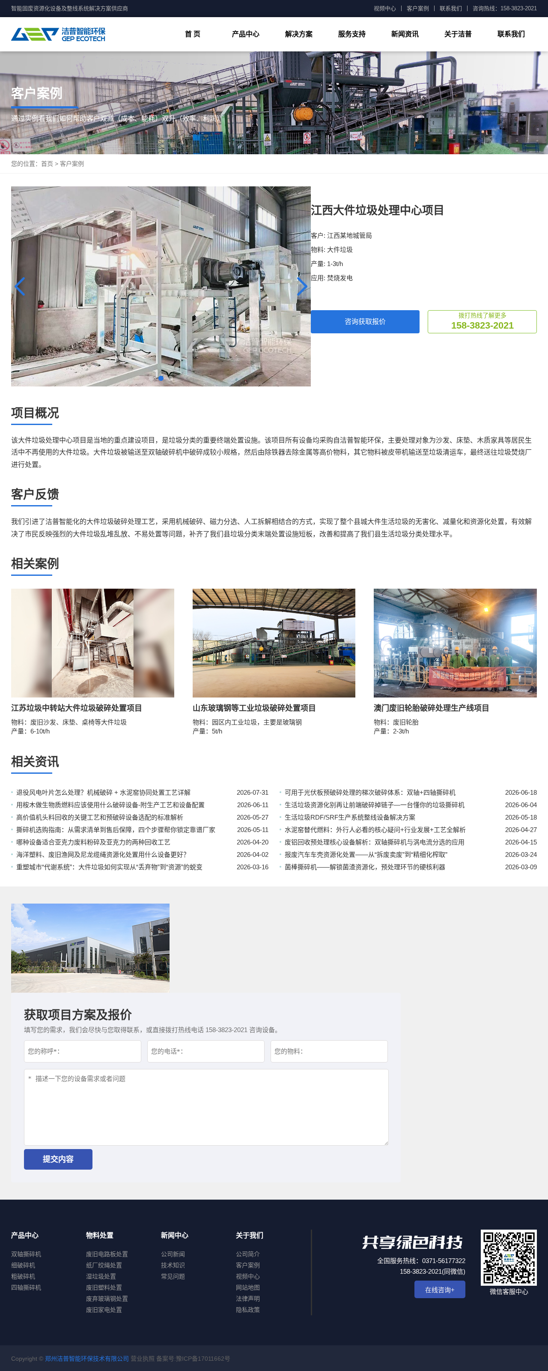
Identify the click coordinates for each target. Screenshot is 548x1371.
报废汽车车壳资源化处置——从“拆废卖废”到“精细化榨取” (366, 854)
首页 (47, 163)
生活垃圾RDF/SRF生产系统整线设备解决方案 (350, 817)
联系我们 (451, 8)
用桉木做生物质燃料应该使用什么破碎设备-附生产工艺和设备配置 (110, 805)
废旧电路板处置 (107, 1254)
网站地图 (248, 1287)
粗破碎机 (23, 1276)
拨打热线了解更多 (482, 321)
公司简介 (248, 1254)
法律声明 (248, 1298)
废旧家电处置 (104, 1309)
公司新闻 (173, 1254)
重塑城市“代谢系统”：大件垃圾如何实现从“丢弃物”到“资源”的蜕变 (109, 867)
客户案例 (418, 8)
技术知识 (173, 1265)
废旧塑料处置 (104, 1287)
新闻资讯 (405, 34)
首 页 (192, 34)
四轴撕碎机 (26, 1287)
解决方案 (299, 34)
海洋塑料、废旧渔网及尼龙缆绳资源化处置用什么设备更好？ (103, 854)
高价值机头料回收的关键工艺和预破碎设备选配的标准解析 (99, 817)
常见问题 (173, 1276)
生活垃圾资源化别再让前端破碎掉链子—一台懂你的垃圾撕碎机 (375, 805)
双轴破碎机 (165, 452)
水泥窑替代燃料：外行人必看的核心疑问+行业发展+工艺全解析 (375, 829)
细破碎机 (23, 1265)
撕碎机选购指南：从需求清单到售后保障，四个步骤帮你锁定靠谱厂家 (115, 829)
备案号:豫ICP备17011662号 (193, 1358)
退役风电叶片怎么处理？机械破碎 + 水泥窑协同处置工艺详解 (103, 792)
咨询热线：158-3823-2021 (505, 8)
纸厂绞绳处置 (104, 1265)
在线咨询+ (440, 1289)
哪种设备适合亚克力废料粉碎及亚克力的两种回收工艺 (93, 842)
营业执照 (143, 1358)
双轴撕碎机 (26, 1254)
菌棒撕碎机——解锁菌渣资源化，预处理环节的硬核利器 (365, 867)
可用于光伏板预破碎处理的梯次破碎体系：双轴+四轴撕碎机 (370, 792)
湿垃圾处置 (101, 1276)
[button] (302, 286)
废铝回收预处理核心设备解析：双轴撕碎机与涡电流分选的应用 (375, 842)
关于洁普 (458, 34)
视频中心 (385, 8)
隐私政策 (248, 1309)
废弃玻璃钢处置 (107, 1298)
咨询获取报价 (365, 321)
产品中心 (245, 34)
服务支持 (352, 34)
